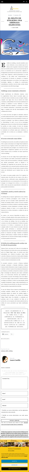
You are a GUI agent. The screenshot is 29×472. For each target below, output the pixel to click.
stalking (10, 351)
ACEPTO (14, 461)
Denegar (14, 465)
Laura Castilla (15, 27)
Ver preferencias (14, 468)
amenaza (3, 351)
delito (7, 351)
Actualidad (10, 15)
